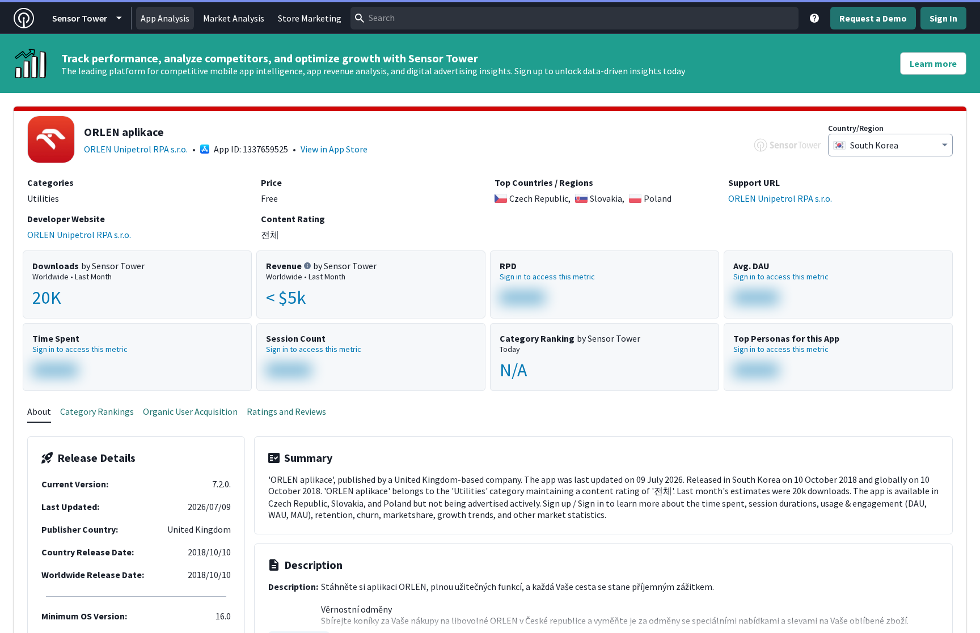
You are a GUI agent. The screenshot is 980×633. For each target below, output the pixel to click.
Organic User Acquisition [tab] (190, 411)
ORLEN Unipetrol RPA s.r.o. (136, 149)
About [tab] (39, 411)
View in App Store (334, 149)
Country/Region (856, 128)
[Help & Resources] (814, 18)
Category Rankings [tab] (97, 411)
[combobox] (574, 18)
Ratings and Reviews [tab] (286, 411)
